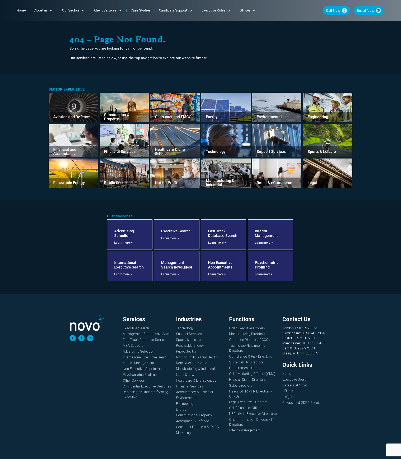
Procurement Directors (246, 368)
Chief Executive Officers (247, 328)
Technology (216, 151)
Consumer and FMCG (173, 117)
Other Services (134, 380)
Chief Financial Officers (246, 408)
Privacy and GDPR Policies (302, 403)
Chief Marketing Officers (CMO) (252, 374)
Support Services (271, 151)
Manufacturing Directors (247, 334)
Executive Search (136, 328)
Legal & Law (185, 375)
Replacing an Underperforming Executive (145, 394)
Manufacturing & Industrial (220, 182)
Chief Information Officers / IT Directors (251, 422)
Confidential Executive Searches (147, 386)
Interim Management (138, 363)
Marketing (183, 433)
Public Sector (115, 182)
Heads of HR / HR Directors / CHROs (250, 393)
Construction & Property (116, 117)
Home (287, 374)
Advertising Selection (138, 351)
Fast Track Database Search (144, 340)
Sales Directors (240, 385)
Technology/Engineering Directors (247, 348)
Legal (312, 182)
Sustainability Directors (246, 362)
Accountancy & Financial (194, 392)
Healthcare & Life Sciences (170, 151)
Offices (287, 391)
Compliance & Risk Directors (250, 356)
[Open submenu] (50, 10)
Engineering (318, 117)
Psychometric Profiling (140, 375)
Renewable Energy (69, 182)
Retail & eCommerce (274, 182)
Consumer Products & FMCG (197, 427)
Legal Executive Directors (248, 402)
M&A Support (133, 346)
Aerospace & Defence (192, 421)
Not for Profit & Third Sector (197, 357)
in (90, 338)
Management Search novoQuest (147, 334)
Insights (288, 397)
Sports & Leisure (322, 151)
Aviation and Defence (71, 117)
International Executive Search (146, 357)
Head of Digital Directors (247, 380)
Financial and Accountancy (64, 151)
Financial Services (120, 151)
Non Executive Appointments (144, 369)
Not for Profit (166, 182)
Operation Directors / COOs (249, 340)
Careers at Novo (294, 385)
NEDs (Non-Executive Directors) (253, 414)
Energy (212, 117)
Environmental (269, 117)
